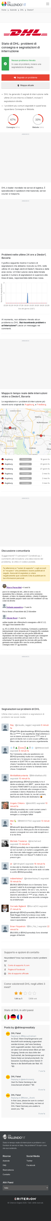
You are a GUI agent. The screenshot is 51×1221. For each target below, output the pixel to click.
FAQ (4, 1165)
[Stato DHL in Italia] (7, 1017)
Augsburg (29, 404)
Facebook (30, 1165)
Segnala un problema (27, 77)
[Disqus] (25, 614)
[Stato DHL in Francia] (19, 1017)
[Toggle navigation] (48, 4)
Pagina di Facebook (16, 969)
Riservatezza (8, 1170)
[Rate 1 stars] (16, 993)
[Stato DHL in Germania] (13, 1017)
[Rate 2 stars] (21, 993)
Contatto (6, 1174)
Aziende (13, 10)
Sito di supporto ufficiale (18, 973)
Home (3, 10)
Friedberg (41, 404)
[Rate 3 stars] (25, 993)
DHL (22, 10)
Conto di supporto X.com (18, 965)
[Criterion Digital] (25, 1199)
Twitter (29, 1161)
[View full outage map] (25, 432)
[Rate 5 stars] (34, 993)
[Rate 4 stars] (30, 993)
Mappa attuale (27, 85)
